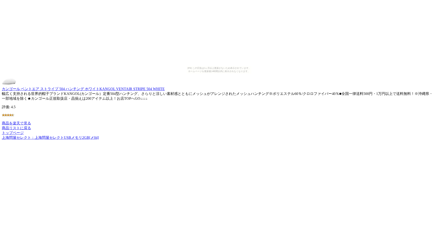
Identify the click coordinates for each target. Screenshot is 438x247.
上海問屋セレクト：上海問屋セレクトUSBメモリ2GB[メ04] (50, 138)
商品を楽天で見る (16, 123)
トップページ (13, 133)
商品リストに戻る (16, 128)
